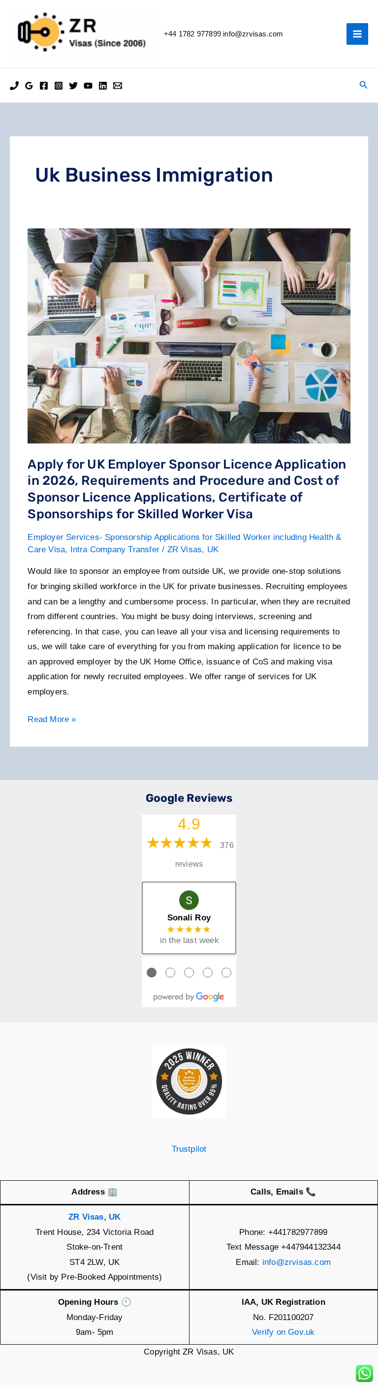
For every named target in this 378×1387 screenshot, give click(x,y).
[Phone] (14, 85)
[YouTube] (88, 85)
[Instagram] (58, 85)
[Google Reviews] (29, 85)
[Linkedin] (102, 85)
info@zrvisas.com (296, 1262)
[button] (363, 85)
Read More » (52, 720)
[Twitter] (73, 85)
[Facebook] (43, 85)
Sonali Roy (189, 917)
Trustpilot (189, 1149)
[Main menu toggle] (357, 34)
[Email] (117, 85)
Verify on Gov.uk (283, 1332)
